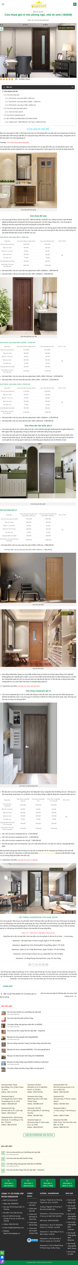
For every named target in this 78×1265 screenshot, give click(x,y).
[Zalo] (2, 1257)
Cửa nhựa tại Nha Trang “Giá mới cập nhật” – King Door (26, 1031)
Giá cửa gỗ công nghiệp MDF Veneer (72, 1246)
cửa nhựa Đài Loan (52, 974)
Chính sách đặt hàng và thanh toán (33, 1216)
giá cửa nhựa (48, 978)
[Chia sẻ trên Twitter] (36, 964)
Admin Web (45, 20)
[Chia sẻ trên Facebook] (33, 964)
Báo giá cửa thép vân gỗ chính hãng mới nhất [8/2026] (25, 1056)
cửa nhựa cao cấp (26, 974)
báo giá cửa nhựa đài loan (60, 972)
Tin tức (41, 11)
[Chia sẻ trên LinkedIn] (46, 964)
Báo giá (35, 11)
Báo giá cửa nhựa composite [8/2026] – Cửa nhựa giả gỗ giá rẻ (28, 1049)
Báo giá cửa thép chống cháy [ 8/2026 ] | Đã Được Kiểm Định (28, 1062)
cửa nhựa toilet (38, 978)
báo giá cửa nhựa (45, 972)
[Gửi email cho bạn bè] (40, 964)
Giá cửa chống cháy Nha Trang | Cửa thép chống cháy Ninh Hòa (29, 1043)
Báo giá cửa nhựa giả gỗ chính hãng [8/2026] (22, 1037)
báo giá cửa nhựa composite (28, 860)
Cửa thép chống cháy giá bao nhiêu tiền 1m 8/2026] (24, 1024)
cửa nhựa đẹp (63, 974)
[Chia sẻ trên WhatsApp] (29, 964)
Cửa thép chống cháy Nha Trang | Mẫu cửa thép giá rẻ (25, 1068)
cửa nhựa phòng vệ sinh (25, 978)
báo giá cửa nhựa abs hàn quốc (29, 686)
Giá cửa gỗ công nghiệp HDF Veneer (72, 1216)
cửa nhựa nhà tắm (35, 976)
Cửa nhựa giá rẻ (8, 976)
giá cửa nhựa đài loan (59, 978)
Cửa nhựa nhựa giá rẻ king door (18, 142)
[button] (3, 4)
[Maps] (2, 1262)
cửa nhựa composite (38, 974)
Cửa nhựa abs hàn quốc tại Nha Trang (20, 1018)
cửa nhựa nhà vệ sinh (49, 976)
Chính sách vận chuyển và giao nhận (33, 1231)
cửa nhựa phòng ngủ (62, 976)
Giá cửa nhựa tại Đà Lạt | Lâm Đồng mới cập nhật (24, 1012)
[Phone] (2, 1253)
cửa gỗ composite (13, 974)
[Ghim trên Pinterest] (43, 964)
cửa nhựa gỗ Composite (21, 976)
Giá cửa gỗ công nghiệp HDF (72, 1208)
